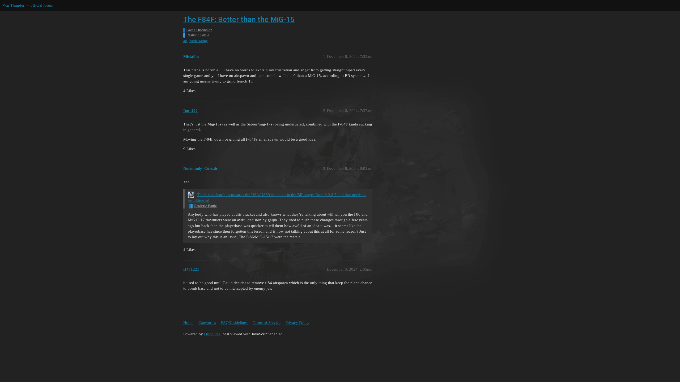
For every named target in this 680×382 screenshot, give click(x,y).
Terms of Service (266, 322)
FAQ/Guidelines (234, 322)
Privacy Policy (297, 322)
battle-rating (198, 41)
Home (188, 322)
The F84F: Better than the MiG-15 (239, 19)
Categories (207, 322)
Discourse (212, 334)
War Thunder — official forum (28, 5)
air (185, 41)
